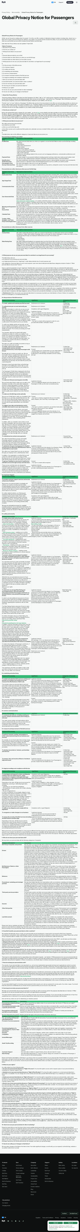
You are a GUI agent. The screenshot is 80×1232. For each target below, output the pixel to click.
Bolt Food (4, 1176)
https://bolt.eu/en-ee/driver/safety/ (25, 201)
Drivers (46, 1168)
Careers (33, 1173)
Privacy (57, 1217)
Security (76, 1217)
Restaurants (48, 1178)
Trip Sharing (6, 545)
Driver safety (62, 1168)
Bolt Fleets (18, 1180)
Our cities (74, 1165)
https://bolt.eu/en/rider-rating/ (9, 620)
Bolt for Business (6, 1181)
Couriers (47, 1173)
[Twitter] (12, 1221)
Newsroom (33, 1192)
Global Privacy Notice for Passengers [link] (32, 12)
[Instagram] (15, 1221)
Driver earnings (20, 1168)
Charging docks (6, 1205)
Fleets (46, 1176)
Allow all (56, 1223)
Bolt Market (5, 1178)
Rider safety (62, 1165)
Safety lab (61, 1173)
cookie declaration (68, 1227)
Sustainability (34, 1176)
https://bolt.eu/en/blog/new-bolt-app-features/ (14, 623)
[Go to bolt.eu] (4, 2)
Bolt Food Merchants (18, 1176)
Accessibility (34, 1181)
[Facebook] (8, 1221)
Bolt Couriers (19, 1170)
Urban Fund (34, 1184)
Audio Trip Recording (8, 523)
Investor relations (35, 1186)
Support (61, 2)
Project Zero (34, 1178)
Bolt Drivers (19, 1165)
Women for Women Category (10, 550)
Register (70, 2)
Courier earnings (20, 1173)
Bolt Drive (4, 1173)
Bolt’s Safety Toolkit (36, 523)
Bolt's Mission (34, 1168)
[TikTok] (23, 1221)
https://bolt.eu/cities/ (25, 976)
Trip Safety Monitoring (8, 539)
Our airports (75, 1168)
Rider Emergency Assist (9, 532)
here (51, 100)
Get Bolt (64, 1213)
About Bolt (33, 1165)
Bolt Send (4, 1186)
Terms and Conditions (47, 1217)
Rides (3, 1165)
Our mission (5, 1203)
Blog (32, 1189)
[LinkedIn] (19, 1221)
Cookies (70, 1217)
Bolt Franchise (19, 1182)
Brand (32, 1194)
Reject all (70, 1223)
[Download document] (75, 22)
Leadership (33, 1170)
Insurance (63, 1217)
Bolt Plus (4, 1184)
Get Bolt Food (73, 1213)
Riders (46, 1165)
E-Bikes (4, 1170)
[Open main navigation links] (76, 2)
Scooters (4, 1168)
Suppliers (38, 1217)
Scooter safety (62, 1170)
